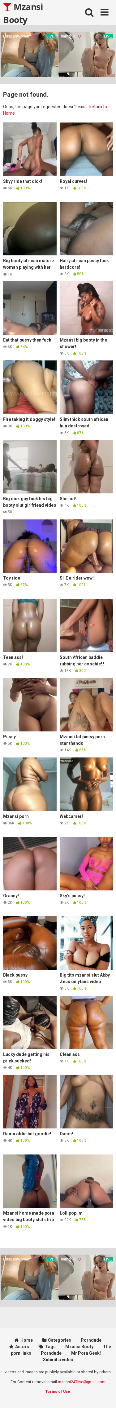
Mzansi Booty (23, 13)
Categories (59, 1340)
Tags (50, 1346)
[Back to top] (104, 1395)
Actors (22, 1346)
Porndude (91, 1340)
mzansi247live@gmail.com (81, 1381)
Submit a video (58, 1359)
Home (26, 1340)
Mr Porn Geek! (86, 1353)
